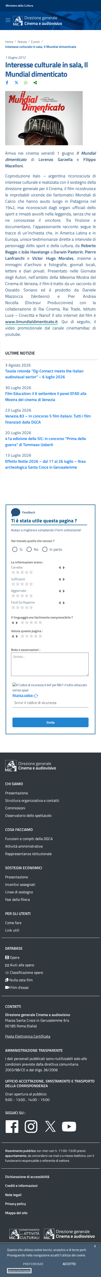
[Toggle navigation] (8, 20)
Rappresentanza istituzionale (28, 853)
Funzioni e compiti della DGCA (29, 838)
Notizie (22, 41)
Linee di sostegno (19, 892)
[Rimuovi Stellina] (60, 567)
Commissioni (15, 808)
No (36, 549)
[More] (35, 82)
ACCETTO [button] (69, 1263)
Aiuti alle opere (21, 965)
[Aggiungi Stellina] (64, 567)
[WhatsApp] (26, 82)
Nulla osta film (20, 980)
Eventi (35, 41)
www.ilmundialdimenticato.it (31, 321)
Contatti (13, 1006)
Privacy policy (15, 1203)
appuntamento (15, 1155)
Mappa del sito (16, 1213)
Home (9, 41)
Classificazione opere (26, 972)
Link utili (12, 930)
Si (21, 549)
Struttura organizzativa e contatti (32, 800)
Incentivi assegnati (20, 884)
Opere (14, 957)
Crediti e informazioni (21, 1185)
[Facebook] (7, 82)
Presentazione (16, 793)
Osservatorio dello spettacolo (28, 815)
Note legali (13, 1194)
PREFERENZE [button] (33, 1264)
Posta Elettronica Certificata (27, 1036)
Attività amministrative (24, 846)
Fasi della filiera (17, 899)
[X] (16, 82)
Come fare (13, 922)
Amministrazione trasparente (34, 1050)
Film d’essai (19, 987)
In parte (56, 549)
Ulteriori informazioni (19, 1271)
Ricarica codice (22, 695)
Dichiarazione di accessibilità (27, 1176)
